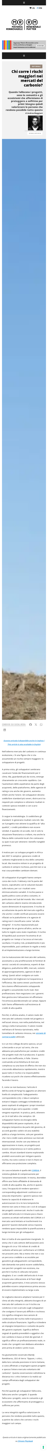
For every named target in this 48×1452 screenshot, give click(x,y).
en (40, 8)
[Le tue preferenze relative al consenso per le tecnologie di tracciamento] (43, 1447)
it (38, 8)
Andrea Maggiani (35, 113)
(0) (33, 8)
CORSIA (35, 1170)
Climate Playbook (25, 1441)
